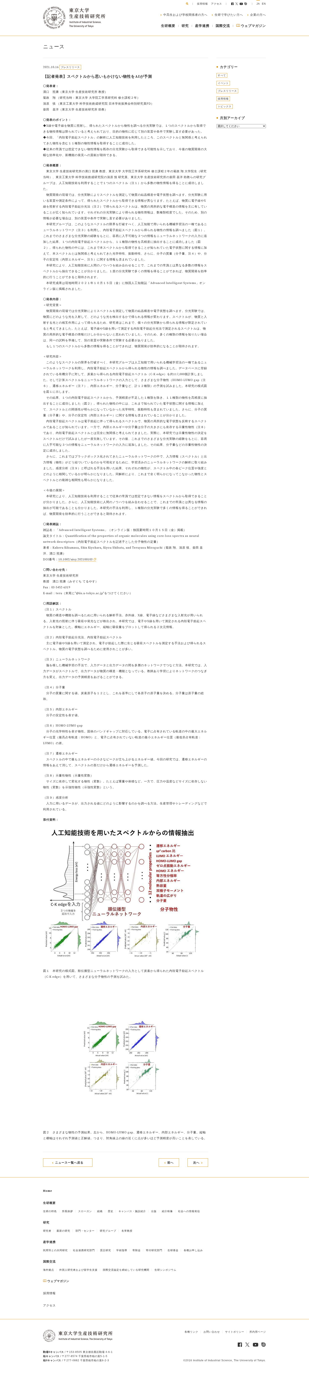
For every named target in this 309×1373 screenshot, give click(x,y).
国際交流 (223, 26)
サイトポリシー (234, 1331)
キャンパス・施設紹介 (132, 1211)
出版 (154, 1211)
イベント (223, 83)
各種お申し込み (193, 1250)
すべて (222, 75)
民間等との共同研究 (55, 1250)
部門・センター (85, 1230)
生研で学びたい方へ (228, 15)
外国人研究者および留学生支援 (78, 1269)
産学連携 (202, 26)
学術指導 (121, 1250)
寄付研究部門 (154, 1250)
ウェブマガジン (253, 26)
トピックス (224, 106)
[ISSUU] (246, 4)
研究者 (47, 1230)
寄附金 (136, 1250)
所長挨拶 (67, 1211)
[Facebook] (232, 4)
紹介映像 (167, 1211)
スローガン (85, 1211)
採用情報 (202, 3)
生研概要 (168, 26)
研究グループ (108, 1230)
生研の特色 (50, 1211)
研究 (185, 26)
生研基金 (173, 1250)
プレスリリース (227, 90)
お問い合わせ (211, 1331)
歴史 (110, 1211)
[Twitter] (237, 4)
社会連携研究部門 (84, 1250)
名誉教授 (126, 1230)
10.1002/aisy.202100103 (75, 559)
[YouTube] (241, 4)
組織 (100, 1211)
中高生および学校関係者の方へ (184, 15)
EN (264, 3)
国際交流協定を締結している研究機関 (126, 1269)
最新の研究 (63, 1230)
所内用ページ (258, 1331)
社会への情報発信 (189, 1211)
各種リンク (191, 1331)
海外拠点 (48, 1269)
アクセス (216, 3)
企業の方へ (257, 15)
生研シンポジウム (165, 1269)
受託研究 (105, 1250)
